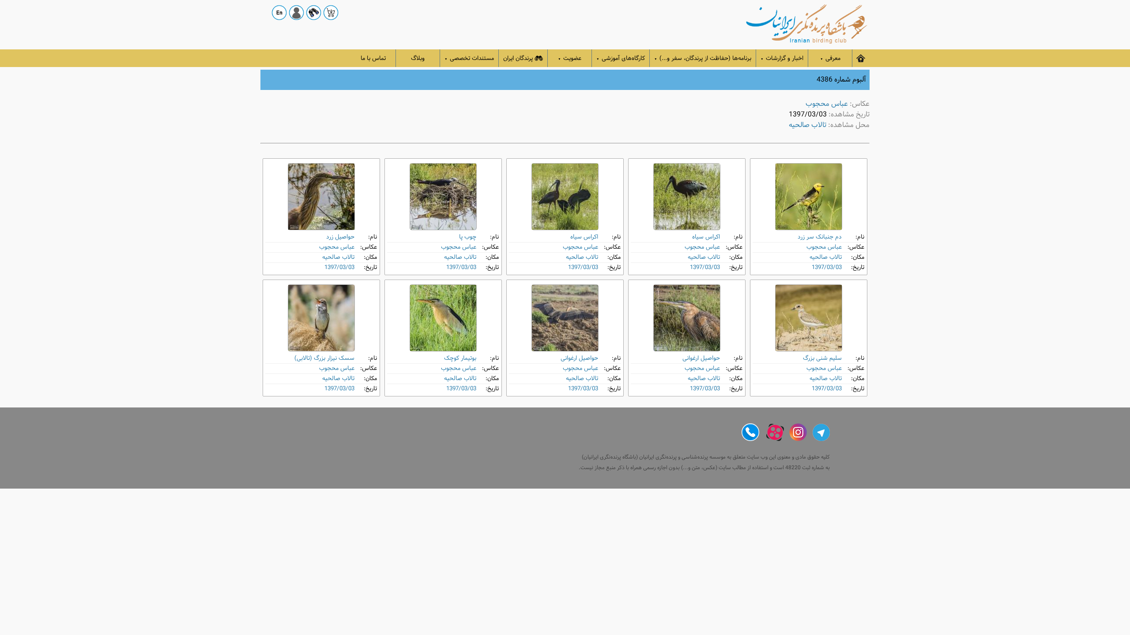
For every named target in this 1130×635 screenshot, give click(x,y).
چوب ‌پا (467, 237)
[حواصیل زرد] (321, 196)
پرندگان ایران (518, 58)
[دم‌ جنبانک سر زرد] (808, 196)
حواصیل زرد (340, 237)
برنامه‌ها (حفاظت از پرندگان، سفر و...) (702, 58)
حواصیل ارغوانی (701, 358)
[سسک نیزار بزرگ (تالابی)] (321, 317)
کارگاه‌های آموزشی (620, 58)
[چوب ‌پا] (443, 196)
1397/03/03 (827, 267)
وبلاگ (418, 58)
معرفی (830, 58)
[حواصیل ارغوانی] (686, 317)
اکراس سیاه (706, 237)
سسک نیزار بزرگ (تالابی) (324, 358)
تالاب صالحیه (807, 125)
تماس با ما (373, 58)
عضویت (569, 58)
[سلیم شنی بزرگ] (808, 317)
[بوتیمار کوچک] (443, 317)
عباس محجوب (827, 104)
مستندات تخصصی (469, 58)
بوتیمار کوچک (460, 358)
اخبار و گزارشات (782, 58)
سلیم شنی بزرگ (822, 358)
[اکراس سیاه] (686, 196)
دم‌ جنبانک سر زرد (820, 237)
